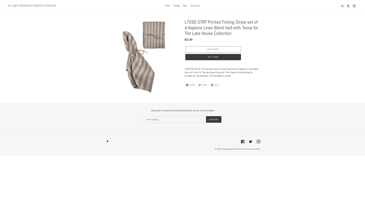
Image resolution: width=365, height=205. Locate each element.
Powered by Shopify (253, 149)
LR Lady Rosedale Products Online (32, 5)
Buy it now (213, 57)
